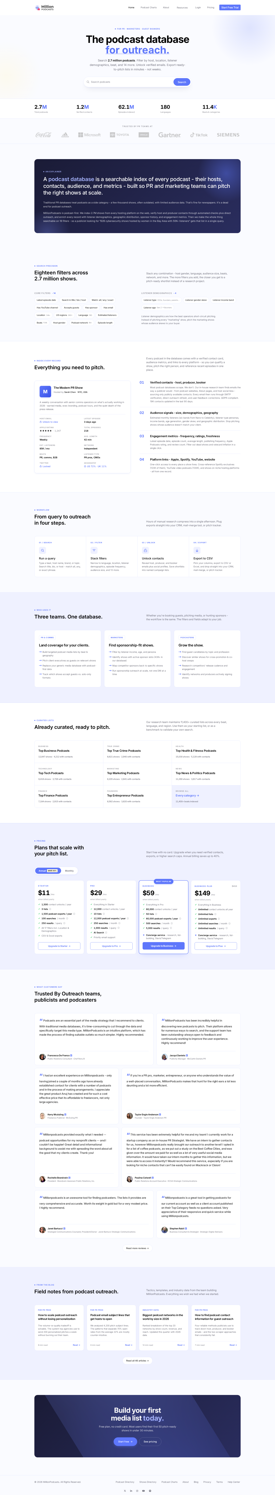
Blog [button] (196, 1482)
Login (198, 7)
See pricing (150, 1441)
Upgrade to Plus (216, 946)
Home (131, 7)
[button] (126, 1491)
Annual (48, 870)
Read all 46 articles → (137, 1360)
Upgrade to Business (163, 945)
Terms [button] (219, 1482)
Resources (182, 7)
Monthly (69, 870)
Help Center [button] (234, 1482)
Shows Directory (147, 1482)
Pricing (210, 7)
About (166, 7)
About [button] (186, 1482)
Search (182, 82)
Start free (125, 1441)
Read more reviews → (137, 1248)
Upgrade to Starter (59, 946)
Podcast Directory (125, 1482)
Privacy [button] (207, 1482)
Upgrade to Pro (111, 946)
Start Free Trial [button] (230, 7)
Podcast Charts (149, 7)
